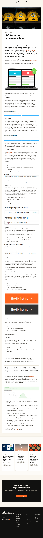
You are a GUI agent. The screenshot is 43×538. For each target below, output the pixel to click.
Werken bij (18, 524)
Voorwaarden (39, 533)
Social (27, 525)
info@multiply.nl (37, 514)
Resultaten (18, 518)
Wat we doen (18, 514)
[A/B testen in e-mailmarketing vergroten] (21, 79)
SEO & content (28, 519)
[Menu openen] (3, 2)
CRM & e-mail (28, 527)
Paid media (27, 517)
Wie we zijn (18, 522)
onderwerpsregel (10, 152)
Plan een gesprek (21, 496)
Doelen (17, 516)
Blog (6, 32)
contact (16, 429)
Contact (17, 526)
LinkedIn (36, 521)
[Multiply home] (21, 2)
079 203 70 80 (37, 515)
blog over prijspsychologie (18, 333)
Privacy (35, 533)
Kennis (17, 520)
